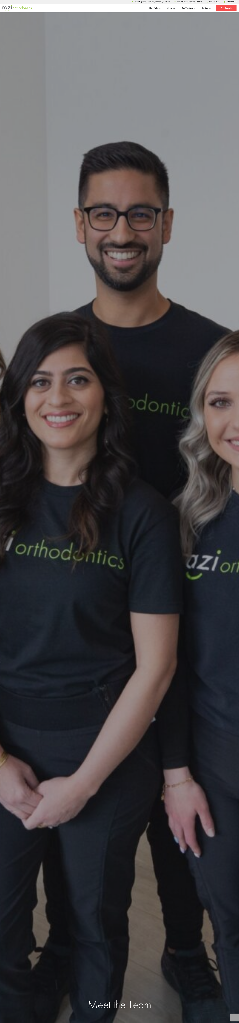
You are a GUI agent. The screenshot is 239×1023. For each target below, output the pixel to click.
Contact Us (206, 8)
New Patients (154, 8)
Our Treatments (188, 8)
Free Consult (226, 8)
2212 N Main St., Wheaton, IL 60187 (189, 2)
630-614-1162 (214, 2)
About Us (171, 8)
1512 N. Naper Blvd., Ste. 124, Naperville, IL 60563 (152, 2)
